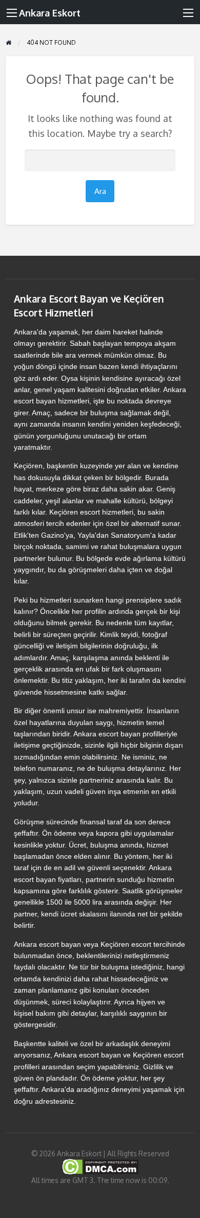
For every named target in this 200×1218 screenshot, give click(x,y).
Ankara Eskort (50, 13)
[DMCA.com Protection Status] (100, 1166)
